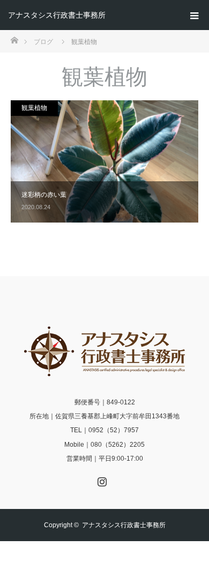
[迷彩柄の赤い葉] (104, 161)
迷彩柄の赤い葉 (43, 194)
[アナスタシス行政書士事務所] (104, 351)
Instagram (101, 479)
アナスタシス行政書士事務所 (57, 15)
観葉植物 (34, 108)
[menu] (194, 15)
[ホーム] (14, 39)
